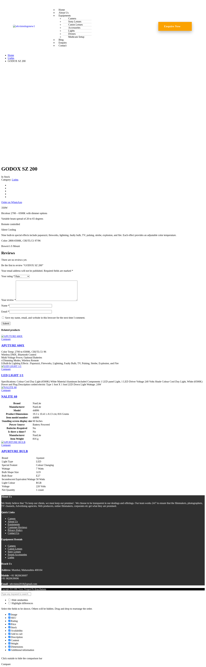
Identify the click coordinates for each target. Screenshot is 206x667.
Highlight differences (22, 603)
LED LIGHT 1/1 (12, 375)
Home (11, 55)
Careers (11, 518)
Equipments (14, 524)
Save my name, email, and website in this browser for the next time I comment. (45, 317)
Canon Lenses (15, 548)
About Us (13, 521)
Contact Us (13, 533)
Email (5, 311)
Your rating (8, 276)
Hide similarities (19, 600)
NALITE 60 (9, 396)
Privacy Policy (15, 530)
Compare (6, 339)
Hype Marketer (40, 589)
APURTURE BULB (14, 451)
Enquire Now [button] (172, 26)
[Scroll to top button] (199, 660)
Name (5, 305)
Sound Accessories (17, 554)
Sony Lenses (14, 551)
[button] (102, 4)
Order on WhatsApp (11, 202)
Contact (62, 45)
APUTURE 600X (12, 345)
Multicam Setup (76, 36)
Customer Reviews (17, 527)
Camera (12, 545)
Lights (11, 58)
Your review (8, 300)
